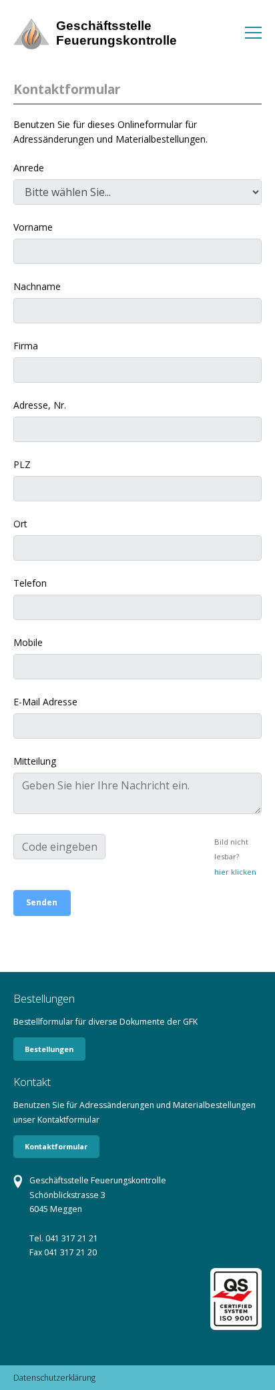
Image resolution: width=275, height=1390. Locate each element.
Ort (20, 523)
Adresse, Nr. (39, 405)
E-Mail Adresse (45, 701)
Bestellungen (49, 1049)
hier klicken (235, 872)
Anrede (28, 167)
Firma (25, 345)
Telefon (30, 583)
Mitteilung (34, 761)
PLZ (22, 464)
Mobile (28, 642)
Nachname (37, 286)
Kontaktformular (56, 1146)
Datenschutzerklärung (54, 1377)
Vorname (33, 227)
